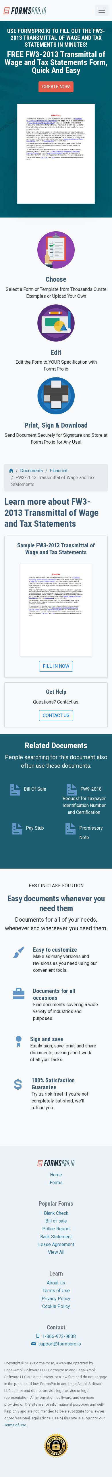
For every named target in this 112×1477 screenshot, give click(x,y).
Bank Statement (56, 1236)
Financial (58, 470)
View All (56, 1252)
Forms (56, 1182)
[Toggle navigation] (102, 10)
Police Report (56, 1228)
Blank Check (56, 1213)
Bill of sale (56, 1221)
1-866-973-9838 (58, 1336)
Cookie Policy (56, 1306)
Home (56, 1175)
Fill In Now (56, 666)
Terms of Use (56, 1290)
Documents (31, 470)
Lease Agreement (56, 1244)
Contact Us (56, 715)
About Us (56, 1283)
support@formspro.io (59, 1344)
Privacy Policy (56, 1298)
